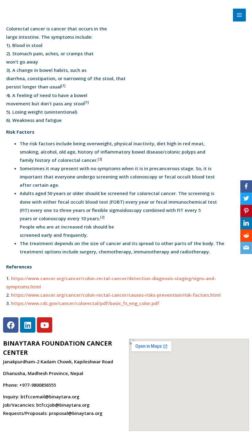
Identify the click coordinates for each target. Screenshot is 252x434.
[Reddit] (246, 235)
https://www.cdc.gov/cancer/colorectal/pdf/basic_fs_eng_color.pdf (85, 303)
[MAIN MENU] (239, 15)
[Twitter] (246, 199)
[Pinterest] (246, 211)
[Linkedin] (27, 325)
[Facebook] (246, 186)
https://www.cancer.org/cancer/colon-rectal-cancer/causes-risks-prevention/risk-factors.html (116, 295)
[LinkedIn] (246, 223)
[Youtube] (44, 325)
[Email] (246, 248)
